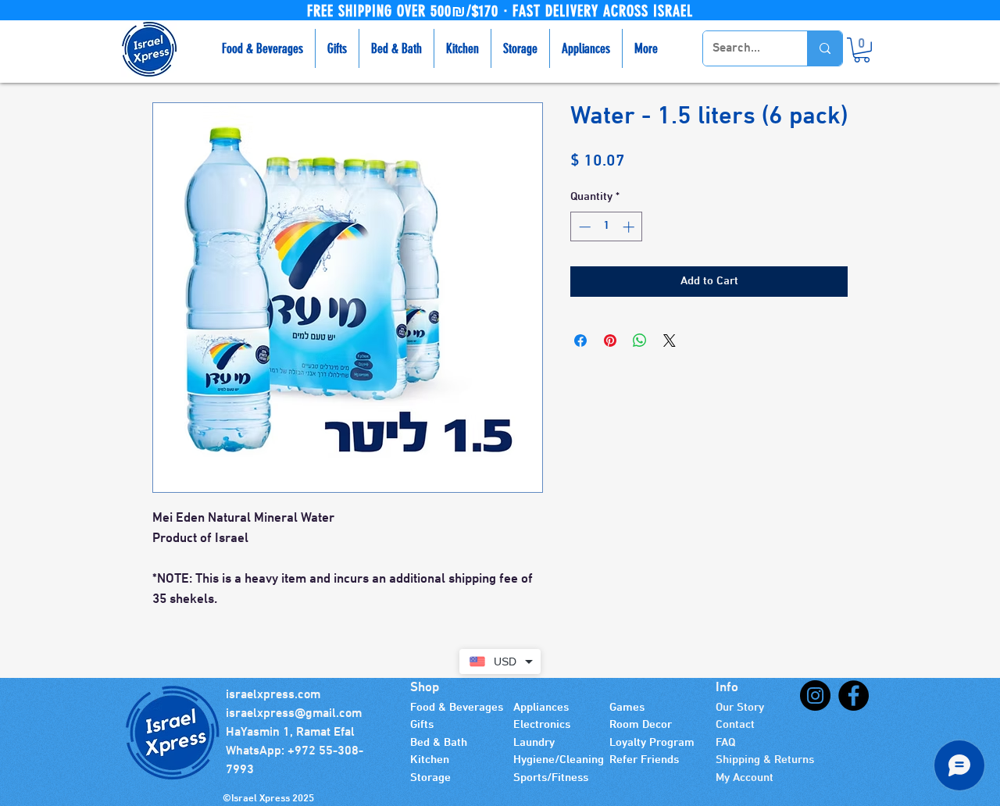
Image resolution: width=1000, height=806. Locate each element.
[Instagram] (815, 695)
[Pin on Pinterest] (610, 340)
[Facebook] (853, 695)
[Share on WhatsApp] (639, 340)
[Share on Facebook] (580, 340)
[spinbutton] (607, 226)
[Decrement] (583, 226)
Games (627, 708)
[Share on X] (669, 340)
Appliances (541, 708)
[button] (862, 49)
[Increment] (630, 226)
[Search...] (824, 48)
